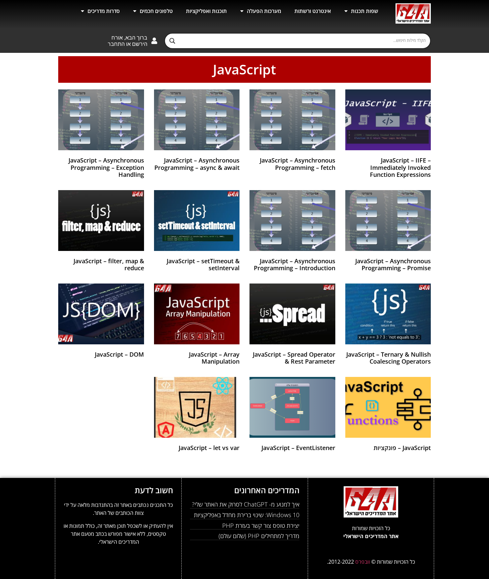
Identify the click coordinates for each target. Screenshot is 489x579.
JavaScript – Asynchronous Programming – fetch (297, 164)
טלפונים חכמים (156, 11)
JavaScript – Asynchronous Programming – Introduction (294, 264)
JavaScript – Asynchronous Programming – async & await (197, 164)
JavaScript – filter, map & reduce (109, 264)
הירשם (139, 44)
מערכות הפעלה (264, 11)
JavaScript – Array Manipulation (214, 358)
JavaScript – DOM (119, 354)
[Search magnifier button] (172, 41)
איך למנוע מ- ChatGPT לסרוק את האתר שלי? (245, 504)
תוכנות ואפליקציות (206, 11)
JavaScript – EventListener (298, 448)
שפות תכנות (364, 11)
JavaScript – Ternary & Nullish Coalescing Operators (388, 358)
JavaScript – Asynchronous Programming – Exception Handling (106, 167)
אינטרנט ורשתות (312, 11)
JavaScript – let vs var (209, 448)
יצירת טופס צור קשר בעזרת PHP (260, 525)
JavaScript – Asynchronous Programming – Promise (393, 264)
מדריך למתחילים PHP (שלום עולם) (259, 536)
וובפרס (363, 561)
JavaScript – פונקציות (402, 448)
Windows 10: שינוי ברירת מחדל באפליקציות (246, 515)
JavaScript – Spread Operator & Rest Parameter (294, 358)
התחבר (116, 44)
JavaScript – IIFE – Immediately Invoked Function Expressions (400, 167)
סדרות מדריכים (103, 11)
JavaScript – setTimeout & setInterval (203, 264)
